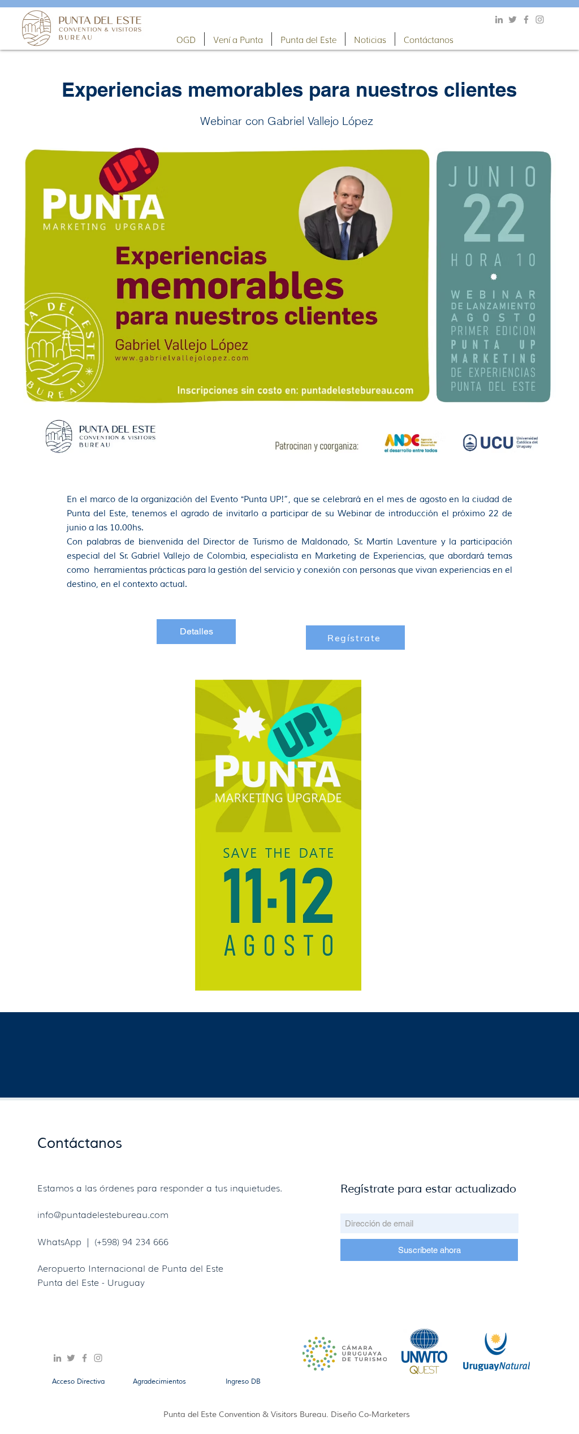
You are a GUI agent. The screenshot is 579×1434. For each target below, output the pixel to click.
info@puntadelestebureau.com (102, 1214)
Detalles (196, 631)
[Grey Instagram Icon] (539, 19)
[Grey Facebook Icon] (526, 19)
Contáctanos (79, 1143)
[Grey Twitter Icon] (512, 19)
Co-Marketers (384, 1414)
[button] (186, 39)
